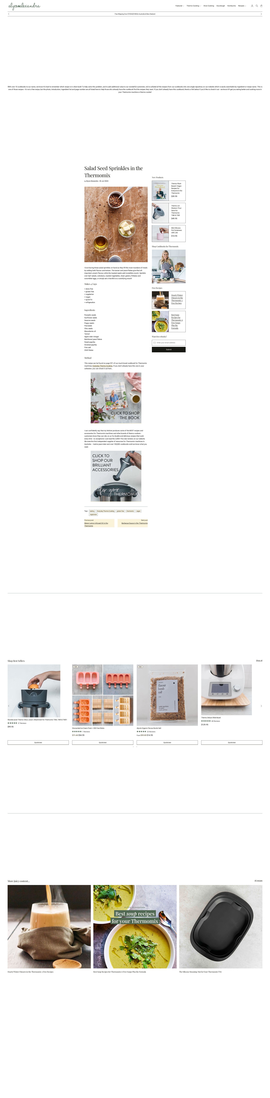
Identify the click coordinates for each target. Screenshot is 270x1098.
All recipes (258, 881)
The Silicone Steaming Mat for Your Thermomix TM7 (200, 972)
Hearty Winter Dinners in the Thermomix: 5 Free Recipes (177, 299)
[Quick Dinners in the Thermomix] (38, 695)
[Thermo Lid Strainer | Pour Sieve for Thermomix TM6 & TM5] (160, 213)
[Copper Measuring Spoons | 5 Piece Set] (167, 690)
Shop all (259, 661)
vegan (138, 511)
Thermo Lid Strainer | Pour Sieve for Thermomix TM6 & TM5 (176, 210)
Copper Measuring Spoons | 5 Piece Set (151, 720)
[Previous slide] (8, 14)
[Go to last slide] (8, 706)
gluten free (120, 511)
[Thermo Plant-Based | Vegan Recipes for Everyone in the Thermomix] (160, 191)
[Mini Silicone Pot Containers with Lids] (160, 233)
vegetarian (93, 514)
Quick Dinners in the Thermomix (19, 728)
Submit (168, 350)
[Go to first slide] (261, 14)
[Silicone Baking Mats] (231, 690)
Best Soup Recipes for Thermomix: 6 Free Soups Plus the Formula (177, 321)
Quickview (38, 743)
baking (92, 511)
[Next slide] (261, 706)
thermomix (130, 511)
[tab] (133, 746)
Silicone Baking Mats (208, 720)
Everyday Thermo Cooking (103, 366)
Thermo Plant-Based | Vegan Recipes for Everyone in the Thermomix (176, 188)
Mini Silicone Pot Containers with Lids (176, 230)
